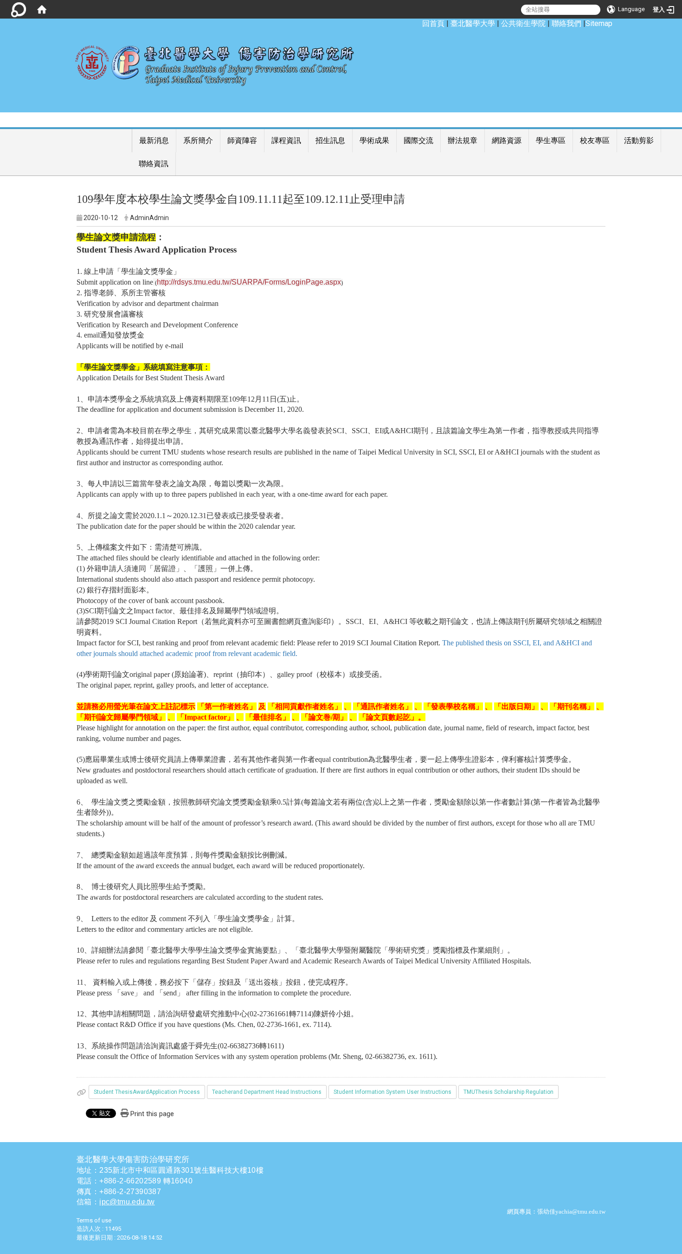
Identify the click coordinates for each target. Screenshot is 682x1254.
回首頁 (433, 23)
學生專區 (551, 140)
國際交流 (418, 140)
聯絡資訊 (153, 163)
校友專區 (595, 140)
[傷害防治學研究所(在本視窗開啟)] (221, 61)
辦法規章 (462, 140)
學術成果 (374, 140)
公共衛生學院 (523, 23)
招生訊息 (330, 140)
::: (417, 23)
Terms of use (94, 1220)
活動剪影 (639, 140)
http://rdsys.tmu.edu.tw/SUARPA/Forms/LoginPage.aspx (249, 282)
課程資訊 (286, 140)
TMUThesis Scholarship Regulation (508, 1092)
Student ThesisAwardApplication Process (147, 1092)
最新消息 (154, 140)
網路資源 (506, 140)
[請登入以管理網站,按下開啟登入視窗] (18, 9)
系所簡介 (198, 140)
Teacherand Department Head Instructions (267, 1092)
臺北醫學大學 (472, 23)
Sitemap (598, 23)
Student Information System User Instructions (392, 1092)
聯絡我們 (566, 23)
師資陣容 (242, 140)
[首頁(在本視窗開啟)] (41, 9)
